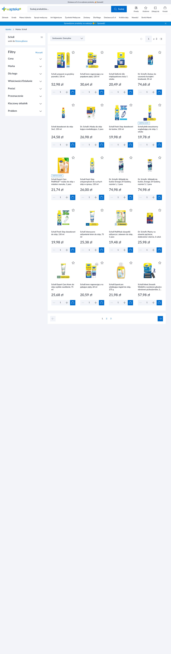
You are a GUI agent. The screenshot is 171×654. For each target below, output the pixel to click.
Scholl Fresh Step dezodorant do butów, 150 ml (121, 128)
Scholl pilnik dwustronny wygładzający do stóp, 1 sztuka (148, 129)
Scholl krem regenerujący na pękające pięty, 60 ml (91, 286)
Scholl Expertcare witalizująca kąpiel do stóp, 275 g (120, 287)
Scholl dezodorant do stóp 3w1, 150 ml (62, 128)
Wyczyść (39, 53)
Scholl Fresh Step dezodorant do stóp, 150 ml (63, 233)
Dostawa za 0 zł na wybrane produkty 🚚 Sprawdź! (85, 2)
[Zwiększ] (66, 92)
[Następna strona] (161, 39)
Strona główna (21, 41)
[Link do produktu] (63, 72)
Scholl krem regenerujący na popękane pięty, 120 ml (91, 75)
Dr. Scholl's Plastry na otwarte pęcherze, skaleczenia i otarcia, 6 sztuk (149, 234)
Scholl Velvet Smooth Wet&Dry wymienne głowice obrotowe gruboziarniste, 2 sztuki (150, 287)
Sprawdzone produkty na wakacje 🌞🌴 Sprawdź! (84, 23)
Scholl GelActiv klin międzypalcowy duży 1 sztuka (118, 76)
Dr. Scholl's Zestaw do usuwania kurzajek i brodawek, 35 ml (147, 76)
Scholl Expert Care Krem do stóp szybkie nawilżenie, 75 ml (62, 287)
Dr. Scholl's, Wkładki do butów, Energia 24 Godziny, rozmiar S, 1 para (149, 181)
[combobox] (69, 9)
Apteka (8, 29)
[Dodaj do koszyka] (72, 92)
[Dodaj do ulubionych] (73, 52)
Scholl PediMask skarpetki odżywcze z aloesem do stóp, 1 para (121, 234)
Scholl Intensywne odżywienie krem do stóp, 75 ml (92, 234)
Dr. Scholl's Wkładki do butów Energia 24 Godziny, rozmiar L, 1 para (120, 181)
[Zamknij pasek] (166, 23)
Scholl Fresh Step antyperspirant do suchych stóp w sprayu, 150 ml (91, 181)
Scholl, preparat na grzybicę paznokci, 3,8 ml (62, 75)
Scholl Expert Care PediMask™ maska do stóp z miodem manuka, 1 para (63, 181)
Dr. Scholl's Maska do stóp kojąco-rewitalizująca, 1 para (91, 128)
